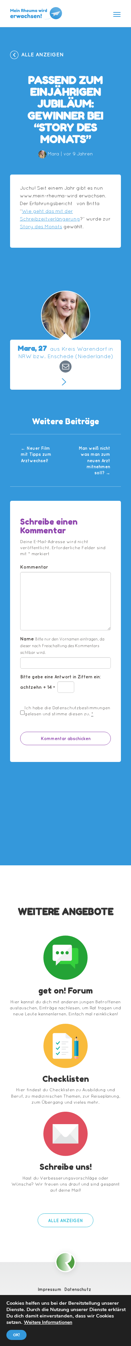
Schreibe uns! (66, 1167)
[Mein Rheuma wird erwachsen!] (36, 13)
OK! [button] (16, 1335)
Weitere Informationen (48, 1322)
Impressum (49, 1289)
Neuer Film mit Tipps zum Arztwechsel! (36, 454)
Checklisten (65, 1079)
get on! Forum (65, 991)
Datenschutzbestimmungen (81, 707)
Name (62, 645)
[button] (65, 1220)
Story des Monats (41, 226)
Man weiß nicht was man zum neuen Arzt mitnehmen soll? (94, 460)
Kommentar (34, 567)
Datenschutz (77, 1289)
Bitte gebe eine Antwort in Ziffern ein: (60, 676)
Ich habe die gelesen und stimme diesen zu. (67, 710)
